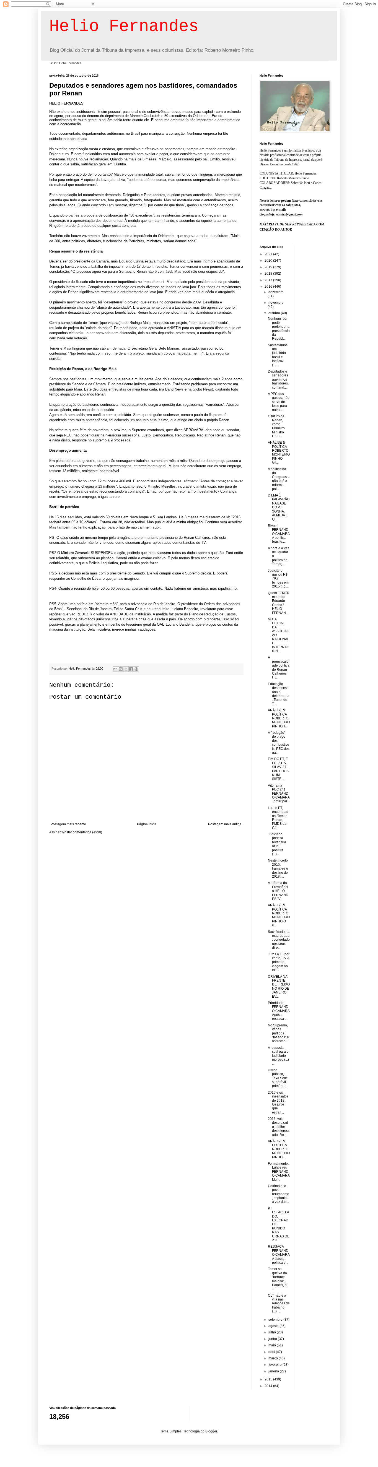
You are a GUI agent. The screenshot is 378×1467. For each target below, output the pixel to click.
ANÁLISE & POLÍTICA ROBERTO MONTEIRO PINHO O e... (279, 915)
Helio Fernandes (124, 26)
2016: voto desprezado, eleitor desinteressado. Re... (278, 1127)
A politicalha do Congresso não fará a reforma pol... (278, 479)
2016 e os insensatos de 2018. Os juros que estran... (278, 1102)
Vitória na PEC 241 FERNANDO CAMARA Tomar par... (278, 793)
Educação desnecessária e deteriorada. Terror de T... (278, 694)
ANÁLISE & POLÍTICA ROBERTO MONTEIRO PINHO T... (279, 718)
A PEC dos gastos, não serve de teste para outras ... (278, 402)
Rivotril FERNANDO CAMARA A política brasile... (278, 534)
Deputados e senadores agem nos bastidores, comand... (278, 379)
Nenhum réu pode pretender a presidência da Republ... (279, 328)
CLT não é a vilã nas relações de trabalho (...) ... (279, 1303)
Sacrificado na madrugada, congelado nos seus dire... (279, 940)
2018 (269, 273)
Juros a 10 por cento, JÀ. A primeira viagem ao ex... (278, 962)
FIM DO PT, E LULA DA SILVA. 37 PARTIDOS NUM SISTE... (278, 769)
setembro (275, 1320)
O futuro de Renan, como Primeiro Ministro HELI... (276, 426)
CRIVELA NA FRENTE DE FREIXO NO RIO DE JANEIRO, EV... (279, 986)
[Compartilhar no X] (126, 669)
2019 (269, 267)
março (273, 1358)
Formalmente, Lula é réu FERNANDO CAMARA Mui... (278, 1172)
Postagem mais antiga (225, 824)
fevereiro (275, 1365)
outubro (274, 313)
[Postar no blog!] (120, 669)
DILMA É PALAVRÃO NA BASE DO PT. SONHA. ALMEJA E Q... (278, 507)
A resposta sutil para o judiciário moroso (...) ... (278, 1056)
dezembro (276, 292)
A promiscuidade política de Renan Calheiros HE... (278, 667)
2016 (269, 286)
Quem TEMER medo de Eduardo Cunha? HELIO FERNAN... (278, 603)
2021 (269, 254)
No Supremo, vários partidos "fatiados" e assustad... (278, 1033)
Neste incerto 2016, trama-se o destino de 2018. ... (278, 868)
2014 (269, 1386)
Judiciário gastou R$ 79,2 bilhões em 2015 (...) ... (278, 579)
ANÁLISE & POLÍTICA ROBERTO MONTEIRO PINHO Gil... (279, 452)
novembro (276, 303)
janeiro (274, 1371)
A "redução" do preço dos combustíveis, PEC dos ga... (278, 743)
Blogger (211, 1431)
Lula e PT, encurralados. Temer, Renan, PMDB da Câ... (278, 818)
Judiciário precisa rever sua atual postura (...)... (277, 844)
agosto (273, 1326)
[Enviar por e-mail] (115, 669)
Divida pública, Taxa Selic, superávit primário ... (278, 1078)
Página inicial (147, 824)
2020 (269, 260)
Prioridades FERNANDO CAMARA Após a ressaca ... (278, 1011)
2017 (269, 280)
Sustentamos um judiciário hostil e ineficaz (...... (278, 355)
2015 (269, 1379)
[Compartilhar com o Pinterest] (136, 669)
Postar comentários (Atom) (82, 832)
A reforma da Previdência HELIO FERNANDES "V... (278, 891)
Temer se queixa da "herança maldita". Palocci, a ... (277, 1279)
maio (272, 1345)
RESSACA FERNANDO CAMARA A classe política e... (278, 1255)
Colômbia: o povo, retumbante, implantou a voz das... (278, 1194)
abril (272, 1352)
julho (272, 1332)
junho (273, 1339)
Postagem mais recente (68, 824)
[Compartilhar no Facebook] (131, 669)
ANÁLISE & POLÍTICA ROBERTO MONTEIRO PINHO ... (279, 1149)
